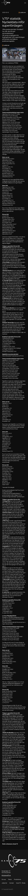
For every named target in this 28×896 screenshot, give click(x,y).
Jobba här (4, 883)
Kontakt (11, 883)
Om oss (4, 879)
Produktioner (17, 879)
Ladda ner (23, 12)
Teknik (10, 879)
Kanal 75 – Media (20, 883)
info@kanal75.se (6, 875)
